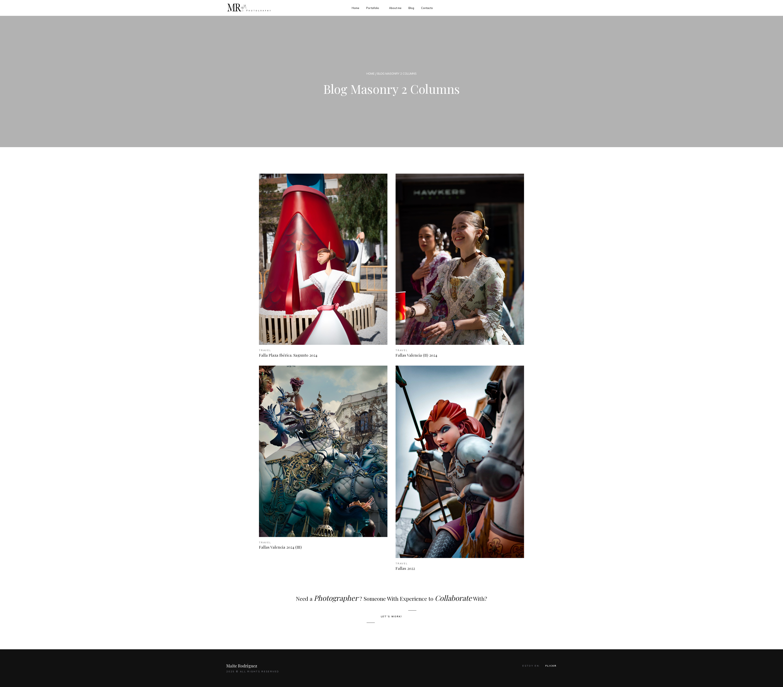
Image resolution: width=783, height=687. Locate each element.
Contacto (427, 8)
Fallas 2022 (405, 568)
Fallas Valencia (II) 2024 (416, 355)
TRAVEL (265, 350)
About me (395, 8)
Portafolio (372, 8)
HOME (370, 73)
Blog (411, 8)
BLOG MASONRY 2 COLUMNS (397, 73)
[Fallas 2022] (460, 462)
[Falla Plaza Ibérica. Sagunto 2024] (323, 259)
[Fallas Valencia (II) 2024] (460, 259)
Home (355, 8)
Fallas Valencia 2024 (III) (280, 547)
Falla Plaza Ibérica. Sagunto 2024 (288, 355)
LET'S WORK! (391, 616)
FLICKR (551, 665)
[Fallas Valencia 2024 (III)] (323, 451)
